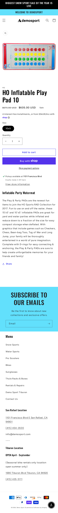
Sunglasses (11, 372)
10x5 (8, 128)
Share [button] (9, 263)
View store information (17, 184)
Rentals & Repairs (15, 385)
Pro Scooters (12, 358)
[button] (3, 20)
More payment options (29, 168)
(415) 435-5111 (14, 479)
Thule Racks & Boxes (17, 378)
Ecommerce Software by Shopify (36, 507)
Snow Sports (12, 344)
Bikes (8, 365)
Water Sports (12, 351)
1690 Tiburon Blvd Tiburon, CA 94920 (27, 472)
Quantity (6, 135)
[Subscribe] (48, 323)
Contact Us (12, 399)
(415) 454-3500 (15, 428)
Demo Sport (21, 507)
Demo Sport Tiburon (16, 392)
